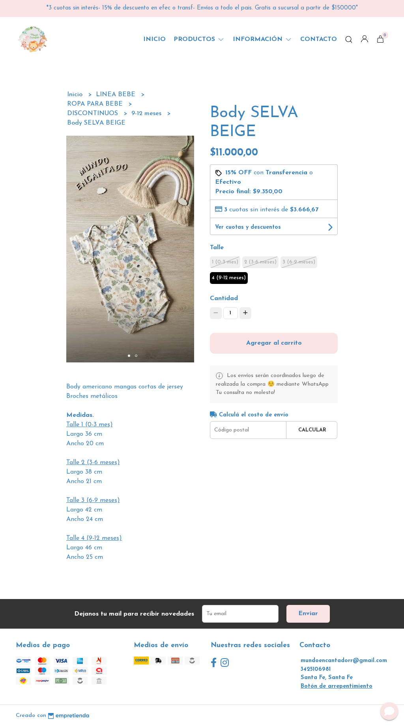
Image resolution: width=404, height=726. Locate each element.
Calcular (312, 430)
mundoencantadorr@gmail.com (344, 661)
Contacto (318, 39)
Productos (195, 39)
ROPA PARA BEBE (96, 104)
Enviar (308, 613)
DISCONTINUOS (93, 113)
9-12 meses (147, 113)
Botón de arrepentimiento (336, 686)
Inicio (154, 39)
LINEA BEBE (116, 94)
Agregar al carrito (274, 343)
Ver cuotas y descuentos (248, 227)
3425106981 (316, 669)
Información (258, 39)
